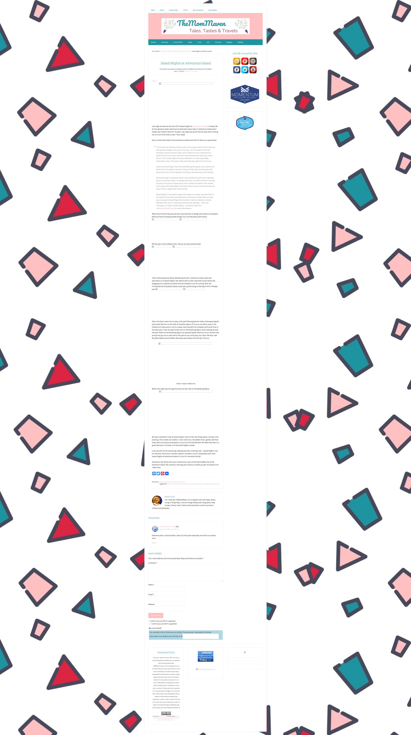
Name (151, 585)
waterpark (217, 484)
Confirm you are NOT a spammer (163, 621)
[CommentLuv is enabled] (156, 628)
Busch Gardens (182, 484)
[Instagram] (253, 65)
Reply (154, 543)
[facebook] (237, 73)
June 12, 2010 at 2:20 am (169, 529)
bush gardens (191, 484)
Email (151, 595)
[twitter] (245, 73)
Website (151, 604)
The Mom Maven (205, 26)
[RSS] (237, 65)
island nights (204, 484)
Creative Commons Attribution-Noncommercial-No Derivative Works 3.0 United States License (166, 718)
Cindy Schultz (162, 716)
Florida (198, 484)
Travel (183, 482)
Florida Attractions (175, 482)
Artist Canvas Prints (167, 527)
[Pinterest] (245, 65)
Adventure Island (164, 482)
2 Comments (193, 71)
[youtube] (253, 73)
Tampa (211, 484)
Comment (152, 563)
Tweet (154, 81)
